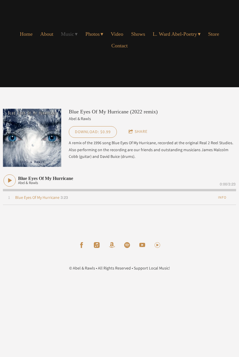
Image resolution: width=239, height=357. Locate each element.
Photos (92, 34)
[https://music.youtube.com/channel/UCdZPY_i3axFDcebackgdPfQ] (157, 245)
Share (141, 131)
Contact (119, 46)
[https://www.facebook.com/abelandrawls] (82, 245)
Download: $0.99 (93, 131)
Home (26, 34)
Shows (138, 34)
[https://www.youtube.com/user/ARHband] (142, 245)
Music (67, 34)
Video (117, 34)
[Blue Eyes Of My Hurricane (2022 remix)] (32, 138)
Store (213, 34)
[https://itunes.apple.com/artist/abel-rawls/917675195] (97, 245)
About (46, 34)
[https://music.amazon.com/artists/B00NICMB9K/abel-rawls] (112, 245)
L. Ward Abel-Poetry (175, 34)
